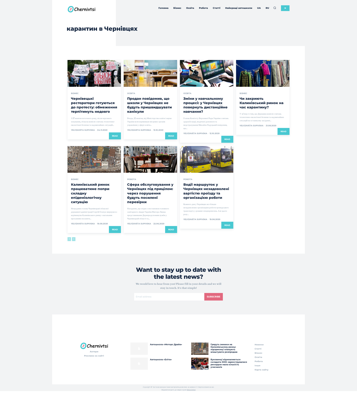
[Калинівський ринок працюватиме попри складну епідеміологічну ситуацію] (94, 159)
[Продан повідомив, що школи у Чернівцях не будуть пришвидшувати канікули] (150, 73)
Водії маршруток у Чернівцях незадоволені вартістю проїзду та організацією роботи (206, 191)
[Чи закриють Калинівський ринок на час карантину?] (263, 73)
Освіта (131, 93)
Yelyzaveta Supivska (83, 130)
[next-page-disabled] (73, 239)
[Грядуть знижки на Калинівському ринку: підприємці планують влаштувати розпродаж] (200, 349)
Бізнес (75, 93)
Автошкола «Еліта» (161, 359)
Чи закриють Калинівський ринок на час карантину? (262, 103)
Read (115, 136)
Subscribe (213, 296)
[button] (274, 7)
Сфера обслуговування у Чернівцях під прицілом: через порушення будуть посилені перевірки (150, 193)
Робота (131, 179)
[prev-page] (69, 239)
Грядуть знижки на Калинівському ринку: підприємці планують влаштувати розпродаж (224, 348)
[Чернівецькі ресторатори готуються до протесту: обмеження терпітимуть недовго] (94, 73)
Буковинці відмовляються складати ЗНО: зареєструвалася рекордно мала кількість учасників (229, 363)
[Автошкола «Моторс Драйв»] (139, 349)
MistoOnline (191, 390)
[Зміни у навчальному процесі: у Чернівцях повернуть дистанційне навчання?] (206, 73)
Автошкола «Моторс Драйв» (166, 344)
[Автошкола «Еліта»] (139, 364)
